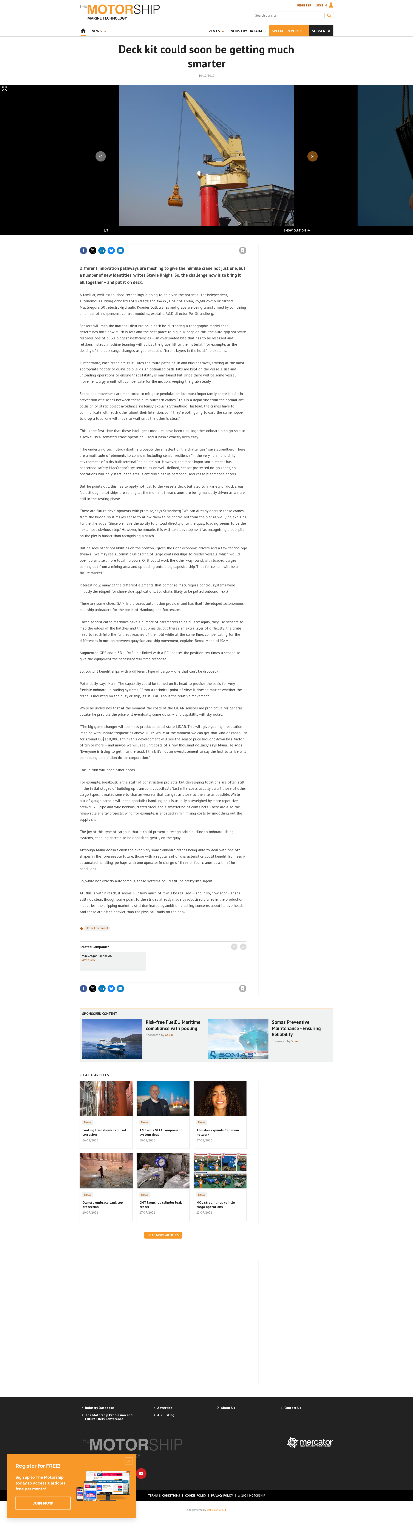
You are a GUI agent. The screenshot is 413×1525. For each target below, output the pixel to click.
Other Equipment (97, 928)
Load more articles (163, 1235)
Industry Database (99, 1407)
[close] (246, 242)
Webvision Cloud (216, 1509)
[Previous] (100, 156)
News (87, 1122)
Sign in (192, 242)
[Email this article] (120, 250)
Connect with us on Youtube (141, 1473)
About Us (228, 1407)
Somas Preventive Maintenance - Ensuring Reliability (296, 1028)
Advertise (164, 1407)
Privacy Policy (222, 1495)
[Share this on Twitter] (93, 250)
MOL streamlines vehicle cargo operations (215, 1204)
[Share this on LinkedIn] (102, 250)
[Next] (312, 156)
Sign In (321, 5)
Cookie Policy (195, 1495)
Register (304, 5)
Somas (295, 1041)
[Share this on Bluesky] (111, 250)
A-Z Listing (165, 1415)
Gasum (169, 1035)
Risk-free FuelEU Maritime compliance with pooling (173, 1025)
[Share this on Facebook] (83, 250)
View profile (89, 960)
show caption (295, 230)
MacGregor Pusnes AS (97, 956)
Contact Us (292, 1407)
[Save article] (243, 250)
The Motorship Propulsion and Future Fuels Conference (109, 1417)
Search (329, 15)
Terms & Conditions (164, 1495)
